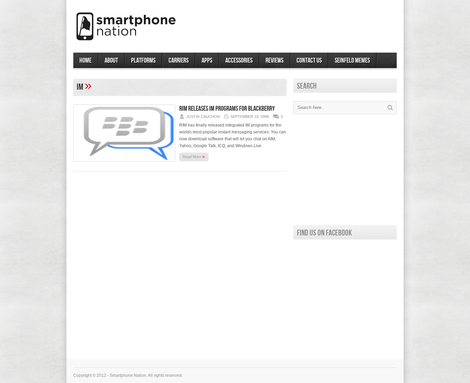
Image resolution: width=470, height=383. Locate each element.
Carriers (179, 60)
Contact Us (309, 60)
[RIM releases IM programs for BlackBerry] (124, 163)
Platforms (143, 60)
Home (85, 60)
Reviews (275, 60)
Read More (194, 156)
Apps (207, 60)
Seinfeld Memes (352, 60)
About (111, 60)
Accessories (239, 60)
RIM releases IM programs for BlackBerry (227, 109)
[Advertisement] (316, 23)
